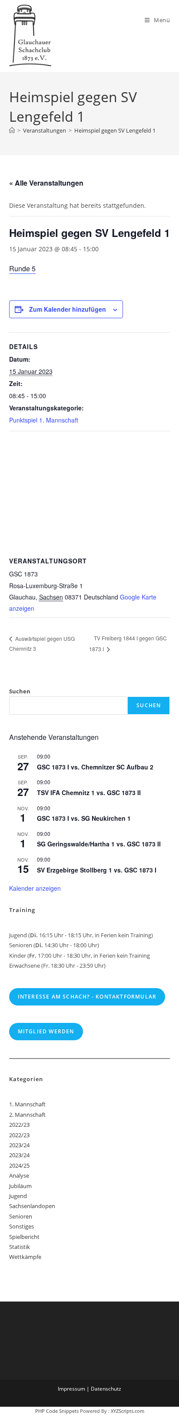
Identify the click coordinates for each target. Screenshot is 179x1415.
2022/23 (19, 1125)
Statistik (19, 1247)
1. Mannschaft (27, 1104)
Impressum (71, 1388)
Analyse (19, 1175)
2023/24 (19, 1145)
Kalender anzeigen (35, 888)
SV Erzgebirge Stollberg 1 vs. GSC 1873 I (96, 870)
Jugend (18, 1196)
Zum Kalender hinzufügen (67, 309)
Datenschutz (106, 1388)
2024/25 (19, 1165)
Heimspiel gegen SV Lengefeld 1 (115, 130)
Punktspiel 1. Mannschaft (43, 420)
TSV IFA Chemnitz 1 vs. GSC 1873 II (89, 792)
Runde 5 (22, 268)
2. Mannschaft (27, 1115)
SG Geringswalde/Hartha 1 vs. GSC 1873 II (99, 843)
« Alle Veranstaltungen (46, 183)
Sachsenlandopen (32, 1206)
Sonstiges (21, 1226)
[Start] (12, 130)
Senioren (20, 1216)
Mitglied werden (46, 1031)
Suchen (19, 691)
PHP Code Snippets (57, 1411)
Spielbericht (24, 1237)
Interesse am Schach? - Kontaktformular (87, 996)
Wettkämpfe (25, 1257)
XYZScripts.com (127, 1411)
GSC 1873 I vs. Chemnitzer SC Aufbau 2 (95, 766)
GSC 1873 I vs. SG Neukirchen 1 (84, 818)
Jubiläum (20, 1186)
